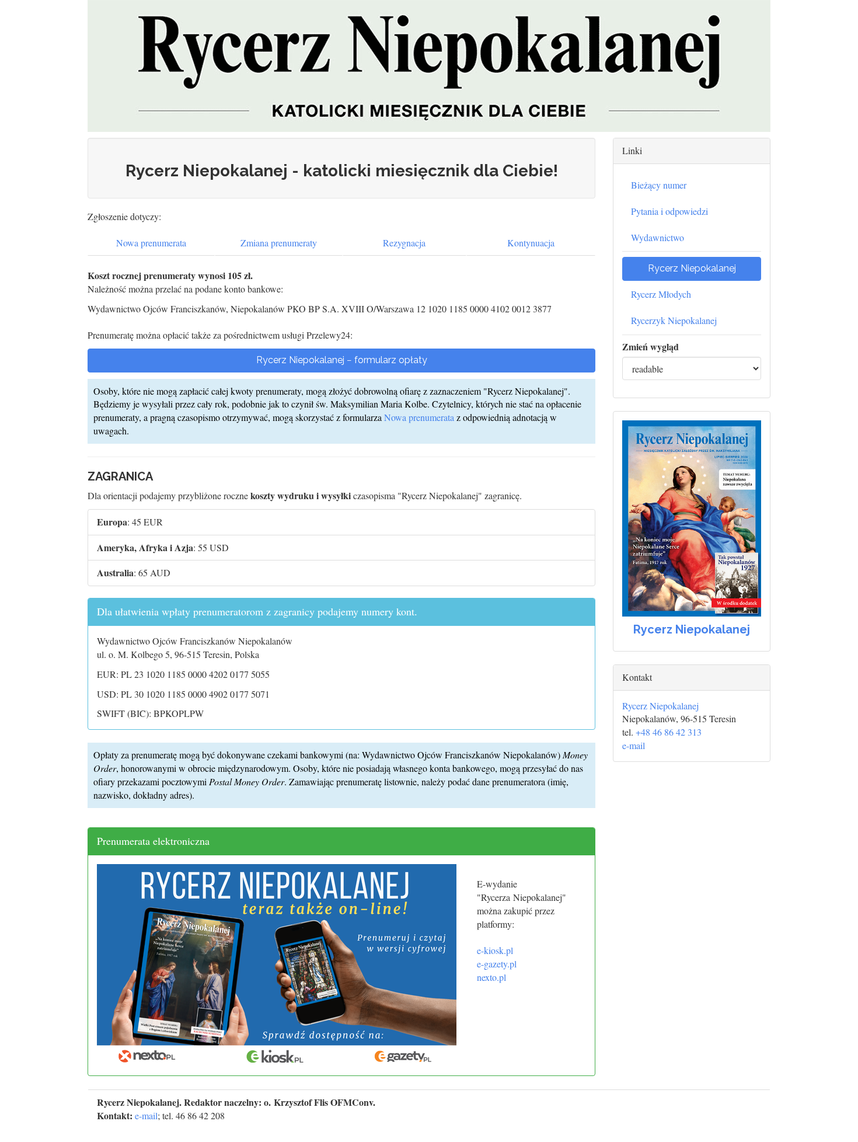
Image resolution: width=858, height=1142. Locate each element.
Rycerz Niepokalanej (660, 705)
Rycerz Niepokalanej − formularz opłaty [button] (341, 359)
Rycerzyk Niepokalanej (674, 320)
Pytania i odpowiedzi (669, 211)
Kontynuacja (530, 242)
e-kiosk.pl (495, 950)
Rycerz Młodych (661, 294)
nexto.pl (491, 977)
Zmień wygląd (650, 346)
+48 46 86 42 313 (669, 732)
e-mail (633, 745)
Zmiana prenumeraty (278, 242)
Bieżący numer (658, 185)
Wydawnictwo (657, 237)
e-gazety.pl (497, 964)
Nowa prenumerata (151, 242)
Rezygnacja (404, 242)
